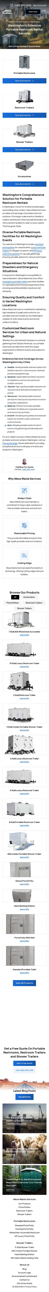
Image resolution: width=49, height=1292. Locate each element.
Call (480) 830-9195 (24, 1070)
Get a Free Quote (24, 1283)
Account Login (24, 1272)
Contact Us (24, 1279)
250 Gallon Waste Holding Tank (24, 1258)
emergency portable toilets (15, 281)
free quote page (9, 443)
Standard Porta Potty (24, 1225)
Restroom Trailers (24, 1210)
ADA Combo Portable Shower (24, 1251)
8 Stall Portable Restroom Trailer (24, 822)
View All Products (24, 983)
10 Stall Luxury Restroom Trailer (24, 663)
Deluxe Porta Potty (24, 881)
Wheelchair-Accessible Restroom (24, 1232)
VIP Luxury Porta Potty (24, 1236)
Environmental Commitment (24, 1276)
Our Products (24, 1203)
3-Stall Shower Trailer (24, 1247)
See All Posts (24, 1097)
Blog (24, 1269)
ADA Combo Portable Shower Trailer (24, 854)
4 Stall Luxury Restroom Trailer (24, 758)
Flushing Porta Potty (24, 1229)
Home (11, 21)
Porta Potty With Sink (24, 937)
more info (24, 635)
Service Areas (21, 21)
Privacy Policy (31, 1286)
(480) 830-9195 (22, 5)
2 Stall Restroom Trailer (24, 695)
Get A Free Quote (24, 1063)
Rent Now (33, 12)
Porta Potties (24, 1207)
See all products (23, 80)
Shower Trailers (24, 1214)
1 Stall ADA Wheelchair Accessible (24, 631)
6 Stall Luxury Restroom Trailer (24, 790)
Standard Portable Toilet (24, 969)
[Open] (44, 11)
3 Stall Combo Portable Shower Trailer (24, 727)
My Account (40, 5)
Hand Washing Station (24, 906)
